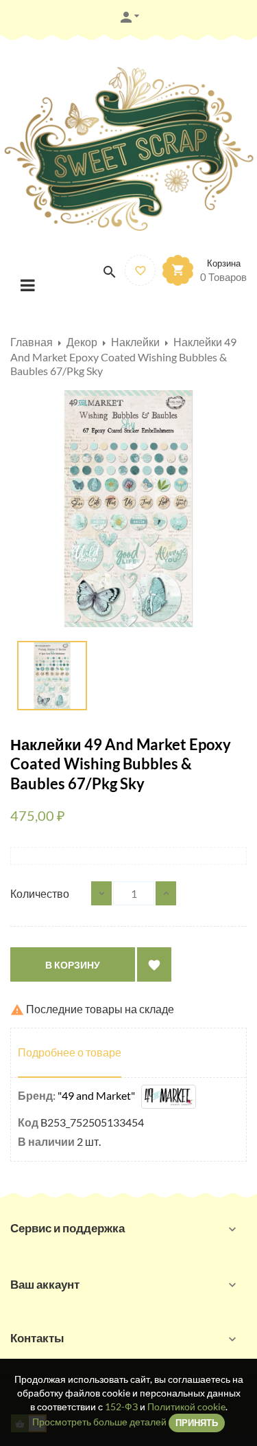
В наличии (46, 1141)
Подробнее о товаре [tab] (69, 1052)
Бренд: (37, 1095)
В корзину (72, 965)
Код (28, 1122)
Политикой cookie (186, 1406)
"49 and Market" (99, 1095)
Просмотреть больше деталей (99, 1421)
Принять (196, 1422)
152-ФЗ (121, 1406)
